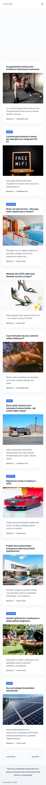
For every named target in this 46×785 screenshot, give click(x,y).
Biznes (9, 132)
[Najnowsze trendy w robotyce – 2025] (23, 502)
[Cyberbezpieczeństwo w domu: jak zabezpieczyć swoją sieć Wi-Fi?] (23, 160)
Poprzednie (11, 757)
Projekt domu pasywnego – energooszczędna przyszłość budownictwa (20, 548)
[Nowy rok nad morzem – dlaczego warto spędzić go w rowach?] (23, 230)
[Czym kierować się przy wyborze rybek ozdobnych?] (23, 357)
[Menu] (42, 4)
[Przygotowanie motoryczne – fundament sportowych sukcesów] (23, 88)
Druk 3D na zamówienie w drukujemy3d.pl (23, 769)
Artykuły (10, 476)
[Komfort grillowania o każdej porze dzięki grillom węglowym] (23, 639)
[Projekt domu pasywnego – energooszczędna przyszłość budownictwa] (23, 570)
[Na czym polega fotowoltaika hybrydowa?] (23, 709)
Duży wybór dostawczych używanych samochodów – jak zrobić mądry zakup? (21, 408)
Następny (35, 757)
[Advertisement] (23, 32)
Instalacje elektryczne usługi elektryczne (23, 772)
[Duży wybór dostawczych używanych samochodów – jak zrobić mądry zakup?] (23, 429)
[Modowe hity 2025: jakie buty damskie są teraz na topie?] (23, 295)
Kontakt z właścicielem (23, 775)
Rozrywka (11, 204)
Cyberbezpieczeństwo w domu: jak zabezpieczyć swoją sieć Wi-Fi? (22, 139)
